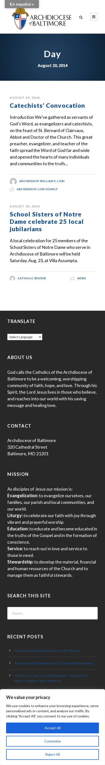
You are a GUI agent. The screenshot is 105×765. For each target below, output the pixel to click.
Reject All (52, 754)
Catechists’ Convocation (47, 105)
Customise (52, 741)
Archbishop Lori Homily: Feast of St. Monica (47, 650)
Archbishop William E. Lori (42, 181)
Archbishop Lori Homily (37, 189)
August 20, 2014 (25, 97)
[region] (52, 727)
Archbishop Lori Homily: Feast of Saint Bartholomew (53, 663)
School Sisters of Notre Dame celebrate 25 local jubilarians (47, 221)
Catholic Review (32, 278)
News (81, 278)
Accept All (53, 728)
